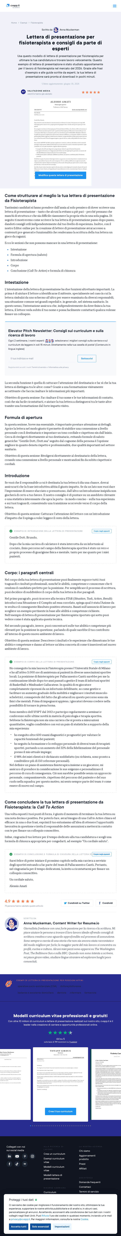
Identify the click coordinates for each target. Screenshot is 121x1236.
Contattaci (85, 1187)
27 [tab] (85, 1125)
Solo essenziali (40, 1226)
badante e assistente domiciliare (36, 992)
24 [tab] (78, 1125)
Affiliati (83, 1168)
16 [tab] (62, 1125)
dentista (61, 992)
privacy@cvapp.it (20, 1219)
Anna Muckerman (69, 29)
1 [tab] (31, 1125)
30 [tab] (91, 1125)
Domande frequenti (89, 1182)
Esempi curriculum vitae (54, 1160)
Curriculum (50, 1192)
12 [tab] (54, 1125)
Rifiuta (45, 1215)
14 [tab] (58, 1125)
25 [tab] (80, 1125)
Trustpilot (73, 1042)
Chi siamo (84, 1151)
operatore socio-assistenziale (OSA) (37, 986)
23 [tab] (76, 1125)
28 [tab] (87, 1125)
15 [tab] (60, 1125)
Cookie (84, 1219)
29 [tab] (89, 1125)
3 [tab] (35, 1125)
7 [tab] (43, 1125)
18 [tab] (66, 1125)
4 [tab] (37, 1125)
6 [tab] (41, 1125)
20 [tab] (70, 1125)
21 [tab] (72, 1125)
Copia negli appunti (102, 531)
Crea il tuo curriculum (61, 1111)
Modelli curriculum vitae (54, 1168)
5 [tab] (39, 1125)
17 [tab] (64, 1125)
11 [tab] (52, 1125)
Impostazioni (62, 1226)
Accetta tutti (18, 1226)
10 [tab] (49, 1125)
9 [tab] (47, 1125)
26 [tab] (83, 1125)
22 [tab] (74, 1125)
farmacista (90, 992)
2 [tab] (33, 1125)
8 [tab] (45, 1125)
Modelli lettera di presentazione (53, 1177)
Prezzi (82, 1164)
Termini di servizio (39, 367)
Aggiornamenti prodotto (87, 1157)
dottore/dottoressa (70, 986)
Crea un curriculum (54, 1153)
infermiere (75, 992)
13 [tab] (56, 1125)
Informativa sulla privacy (59, 367)
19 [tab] (68, 1125)
